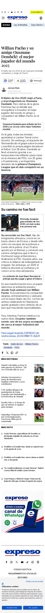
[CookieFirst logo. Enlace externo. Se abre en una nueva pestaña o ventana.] (3, 584)
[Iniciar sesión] (41, 17)
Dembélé (8, 347)
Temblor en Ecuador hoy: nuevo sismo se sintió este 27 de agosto (24, 458)
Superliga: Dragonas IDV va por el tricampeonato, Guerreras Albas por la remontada (13, 417)
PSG (17, 347)
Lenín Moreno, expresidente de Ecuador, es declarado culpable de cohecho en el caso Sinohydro (22, 435)
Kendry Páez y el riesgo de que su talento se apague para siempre (13, 404)
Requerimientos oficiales (22, 573)
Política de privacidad (34, 581)
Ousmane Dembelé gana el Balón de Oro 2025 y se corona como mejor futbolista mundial (22, 126)
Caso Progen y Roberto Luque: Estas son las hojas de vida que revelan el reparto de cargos (23, 479)
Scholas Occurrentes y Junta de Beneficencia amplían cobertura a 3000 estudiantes (13, 380)
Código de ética (23, 569)
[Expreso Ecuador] (22, 555)
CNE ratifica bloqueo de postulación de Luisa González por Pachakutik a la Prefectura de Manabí (13, 393)
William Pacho (31, 344)
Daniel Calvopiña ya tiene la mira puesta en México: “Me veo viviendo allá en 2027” (14, 367)
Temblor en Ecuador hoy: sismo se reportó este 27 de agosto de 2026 (23, 447)
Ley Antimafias (20, 25)
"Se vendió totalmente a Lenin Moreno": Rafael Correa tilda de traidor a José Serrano (23, 469)
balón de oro (16, 344)
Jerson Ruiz (14, 88)
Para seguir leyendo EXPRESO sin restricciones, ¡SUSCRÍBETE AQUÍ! (20, 334)
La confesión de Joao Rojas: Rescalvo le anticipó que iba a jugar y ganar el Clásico (22, 277)
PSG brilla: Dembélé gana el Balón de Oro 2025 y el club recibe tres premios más (30, 223)
